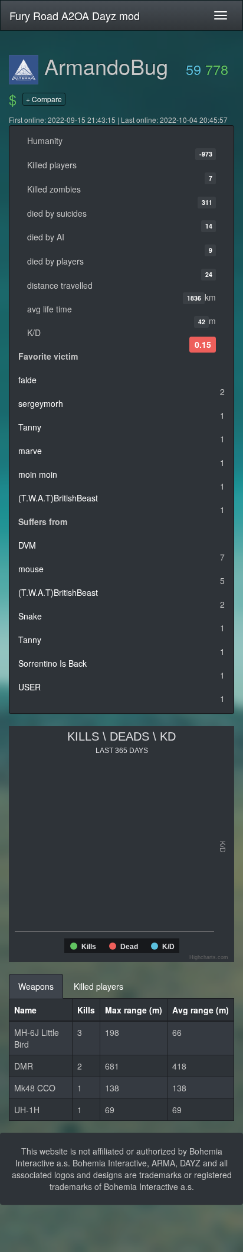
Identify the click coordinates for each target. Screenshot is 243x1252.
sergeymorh (40, 403)
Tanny (29, 427)
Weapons (36, 986)
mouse (31, 569)
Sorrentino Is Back (52, 663)
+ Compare (44, 99)
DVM (27, 545)
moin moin (37, 474)
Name (25, 1010)
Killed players (98, 986)
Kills (86, 1010)
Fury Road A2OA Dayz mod (74, 15)
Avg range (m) (200, 1010)
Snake (30, 616)
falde (27, 380)
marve (30, 451)
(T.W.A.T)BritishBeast (58, 498)
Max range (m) (133, 1010)
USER (29, 687)
